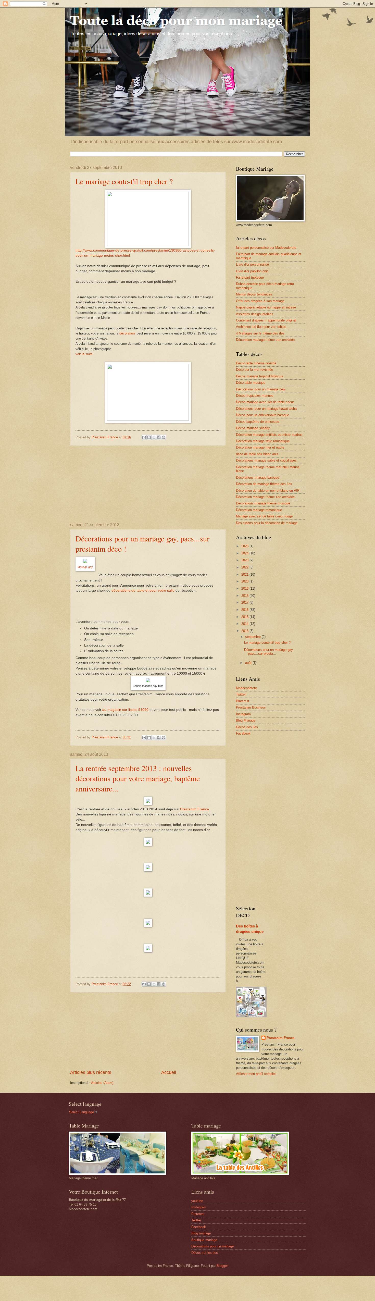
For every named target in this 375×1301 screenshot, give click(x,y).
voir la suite (85, 354)
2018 (245, 596)
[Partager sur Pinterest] (163, 437)
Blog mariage (201, 1233)
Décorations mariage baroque (257, 477)
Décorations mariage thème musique (263, 503)
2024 (245, 553)
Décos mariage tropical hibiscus (259, 376)
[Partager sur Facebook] (158, 437)
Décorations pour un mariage (212, 1246)
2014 (245, 624)
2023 (245, 560)
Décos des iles (247, 727)
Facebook (243, 733)
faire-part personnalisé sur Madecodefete (266, 248)
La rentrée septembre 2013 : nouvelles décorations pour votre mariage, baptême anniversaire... (138, 778)
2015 (245, 617)
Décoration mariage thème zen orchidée (265, 340)
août (249, 663)
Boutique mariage (204, 1240)
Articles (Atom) (102, 1083)
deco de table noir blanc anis (257, 454)
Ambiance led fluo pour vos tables (261, 327)
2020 (245, 581)
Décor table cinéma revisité (256, 363)
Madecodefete (246, 688)
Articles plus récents (90, 1072)
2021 (245, 574)
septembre (253, 637)
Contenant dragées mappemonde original (266, 320)
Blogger (222, 1266)
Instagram (243, 714)
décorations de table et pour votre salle (143, 590)
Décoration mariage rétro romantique (263, 441)
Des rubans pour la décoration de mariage (266, 523)
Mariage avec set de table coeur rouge (264, 516)
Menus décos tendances (254, 294)
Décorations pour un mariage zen (260, 389)
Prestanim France (194, 809)
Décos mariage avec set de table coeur (265, 402)
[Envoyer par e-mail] (144, 437)
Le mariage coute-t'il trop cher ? (124, 181)
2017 (245, 602)
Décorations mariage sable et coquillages (266, 460)
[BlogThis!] (149, 437)
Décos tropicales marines (254, 396)
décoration (128, 333)
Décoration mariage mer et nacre (260, 447)
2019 (245, 588)
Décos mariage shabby (253, 428)
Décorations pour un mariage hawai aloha (266, 409)
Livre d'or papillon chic (252, 271)
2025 (245, 546)
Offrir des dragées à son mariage (260, 301)
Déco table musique (250, 383)
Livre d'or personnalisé (252, 264)
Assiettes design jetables (254, 314)
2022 (245, 567)
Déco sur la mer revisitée (254, 369)
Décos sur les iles (204, 1253)
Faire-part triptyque (250, 277)
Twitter (241, 694)
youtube (197, 1201)
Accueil (168, 1072)
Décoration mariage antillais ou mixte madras (269, 435)
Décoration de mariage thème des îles (264, 484)
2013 (245, 631)
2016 (245, 610)
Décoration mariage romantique (259, 510)
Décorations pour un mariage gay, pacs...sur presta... (269, 651)
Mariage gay (85, 566)
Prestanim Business (251, 707)
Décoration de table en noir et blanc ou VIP (267, 490)
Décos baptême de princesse (257, 422)
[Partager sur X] (153, 437)
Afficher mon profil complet (256, 1074)
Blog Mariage (245, 720)
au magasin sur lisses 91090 (125, 710)
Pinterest (242, 701)
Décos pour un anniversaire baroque (262, 415)
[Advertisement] (148, 484)
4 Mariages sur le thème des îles (260, 333)
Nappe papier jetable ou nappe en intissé (266, 307)
